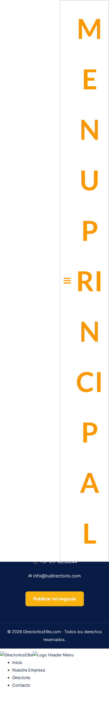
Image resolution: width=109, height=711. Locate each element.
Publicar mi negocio (54, 599)
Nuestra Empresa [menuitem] (28, 670)
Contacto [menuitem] (21, 685)
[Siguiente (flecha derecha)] (17, 708)
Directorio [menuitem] (21, 677)
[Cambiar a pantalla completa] (17, 700)
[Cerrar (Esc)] (42, 700)
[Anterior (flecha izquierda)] (5, 708)
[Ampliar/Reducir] (5, 700)
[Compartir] (30, 700)
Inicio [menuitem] (17, 662)
